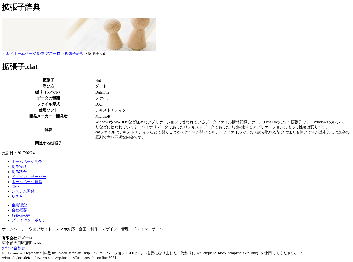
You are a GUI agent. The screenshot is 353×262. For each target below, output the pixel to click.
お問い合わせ (13, 248)
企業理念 (19, 205)
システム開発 (23, 191)
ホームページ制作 (27, 162)
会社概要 (19, 210)
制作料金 (19, 172)
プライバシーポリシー (31, 220)
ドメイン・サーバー (29, 177)
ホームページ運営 (27, 182)
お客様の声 (21, 215)
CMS (16, 187)
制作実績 (19, 167)
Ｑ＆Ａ (17, 196)
